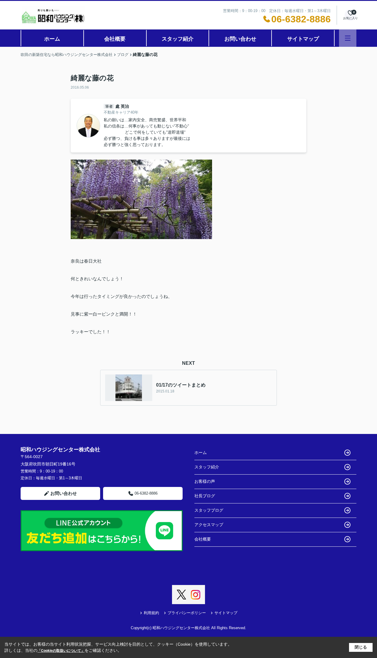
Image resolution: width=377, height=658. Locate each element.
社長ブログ (204, 495)
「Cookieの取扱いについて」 (61, 651)
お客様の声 (204, 481)
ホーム (52, 39)
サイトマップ (303, 39)
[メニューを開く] (347, 38)
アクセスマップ (208, 524)
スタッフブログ (208, 510)
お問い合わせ (240, 39)
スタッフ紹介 (178, 39)
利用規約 (151, 613)
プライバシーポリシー (187, 613)
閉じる (361, 647)
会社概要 (114, 39)
